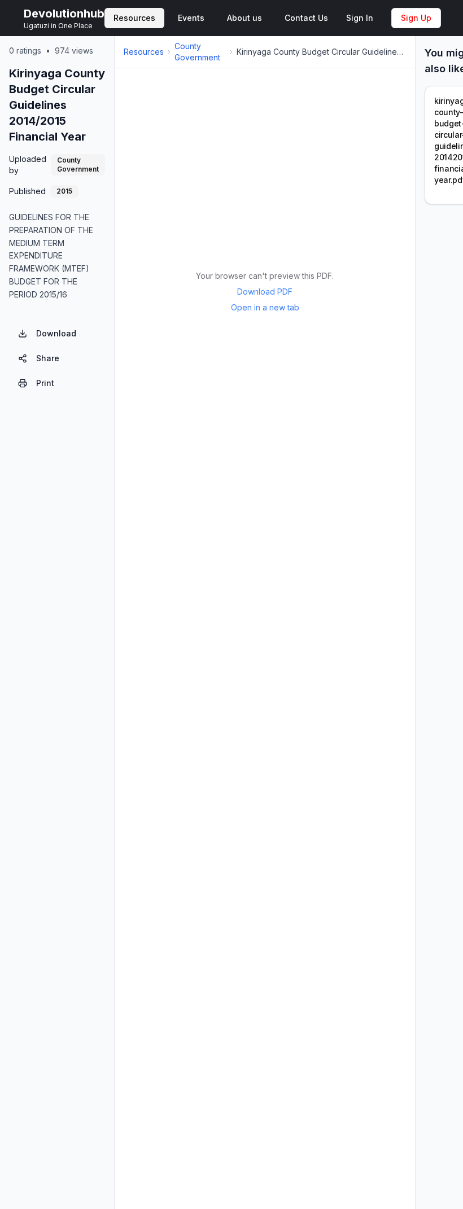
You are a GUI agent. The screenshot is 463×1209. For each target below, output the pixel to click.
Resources (144, 51)
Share (47, 358)
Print (45, 383)
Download (56, 333)
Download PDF (264, 291)
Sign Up (416, 18)
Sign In (359, 18)
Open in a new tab (265, 307)
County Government (197, 51)
